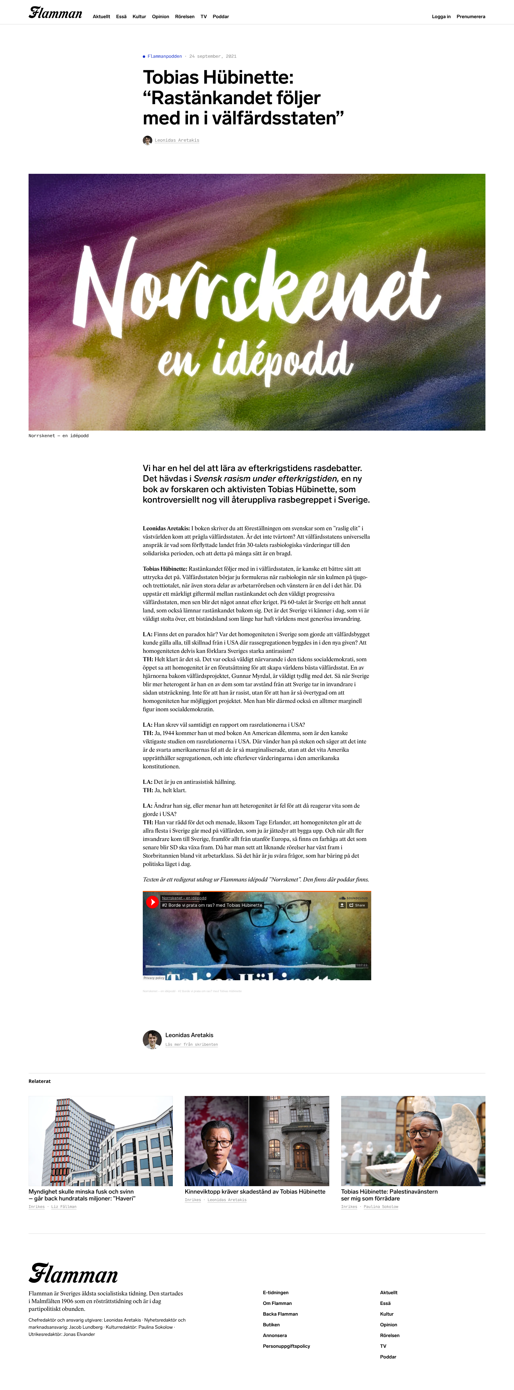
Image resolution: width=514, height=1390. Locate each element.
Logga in (441, 17)
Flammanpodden (164, 56)
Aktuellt (101, 17)
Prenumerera (471, 17)
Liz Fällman (63, 1206)
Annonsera (275, 1336)
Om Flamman (277, 1303)
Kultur (139, 17)
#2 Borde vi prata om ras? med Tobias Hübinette (210, 991)
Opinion (160, 17)
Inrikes (37, 1206)
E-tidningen (276, 1293)
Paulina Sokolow (381, 1206)
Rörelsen (185, 17)
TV (203, 17)
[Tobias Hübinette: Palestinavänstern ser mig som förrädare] (413, 1141)
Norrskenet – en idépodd (159, 991)
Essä (121, 17)
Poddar (221, 17)
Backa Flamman (280, 1314)
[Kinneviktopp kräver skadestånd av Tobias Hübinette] (257, 1141)
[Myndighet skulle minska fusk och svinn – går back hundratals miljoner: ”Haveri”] (101, 1141)
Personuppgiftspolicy (286, 1346)
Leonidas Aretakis (227, 1199)
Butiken (271, 1325)
